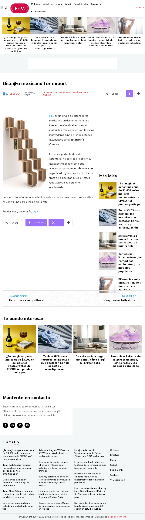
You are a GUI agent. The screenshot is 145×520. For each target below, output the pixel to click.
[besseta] (4, 94)
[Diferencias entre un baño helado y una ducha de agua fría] (129, 25)
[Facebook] (129, 93)
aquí (35, 211)
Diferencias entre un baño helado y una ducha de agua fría (129, 40)
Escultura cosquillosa (26, 300)
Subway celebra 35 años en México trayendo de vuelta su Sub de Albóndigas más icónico (54, 481)
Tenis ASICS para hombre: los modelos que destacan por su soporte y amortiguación (44, 43)
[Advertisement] (72, 63)
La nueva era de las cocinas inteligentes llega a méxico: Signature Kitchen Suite (53, 494)
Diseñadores (80, 92)
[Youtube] (27, 425)
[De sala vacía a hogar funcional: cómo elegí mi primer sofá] (72, 25)
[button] (6, 8)
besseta (15, 94)
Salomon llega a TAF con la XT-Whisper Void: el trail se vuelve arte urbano (54, 453)
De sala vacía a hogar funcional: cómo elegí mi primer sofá (72, 40)
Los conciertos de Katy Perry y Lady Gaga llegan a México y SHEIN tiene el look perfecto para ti (90, 493)
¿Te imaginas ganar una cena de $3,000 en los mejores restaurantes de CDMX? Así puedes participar (16, 44)
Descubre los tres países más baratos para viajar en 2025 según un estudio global (90, 505)
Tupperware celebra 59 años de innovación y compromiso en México (54, 505)
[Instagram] (12, 425)
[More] (138, 93)
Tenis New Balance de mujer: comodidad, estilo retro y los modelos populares (101, 41)
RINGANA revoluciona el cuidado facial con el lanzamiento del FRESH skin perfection (89, 478)
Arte (49, 92)
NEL (51, 116)
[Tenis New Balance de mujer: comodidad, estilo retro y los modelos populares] (101, 25)
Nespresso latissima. (119, 300)
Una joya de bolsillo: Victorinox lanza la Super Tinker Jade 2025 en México (89, 453)
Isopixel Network (117, 516)
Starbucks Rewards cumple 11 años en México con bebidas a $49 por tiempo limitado (53, 467)
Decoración (62, 92)
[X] (20, 425)
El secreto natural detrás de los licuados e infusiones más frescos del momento (90, 465)
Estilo (47, 95)
